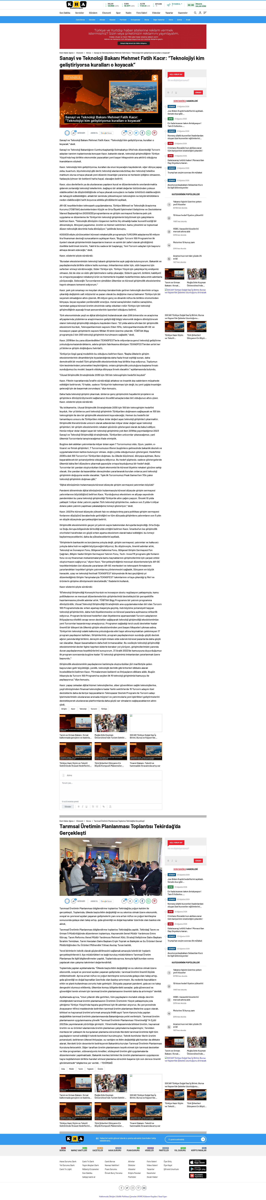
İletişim (112, 1196)
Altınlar (102, 20)
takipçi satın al (88, 1177)
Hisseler (112, 20)
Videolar (156, 12)
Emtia (179, 20)
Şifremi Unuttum (171, 1169)
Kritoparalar (135, 20)
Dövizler (92, 20)
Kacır (73, 709)
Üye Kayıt (168, 1165)
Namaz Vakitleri (79, 1149)
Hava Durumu (114, 1149)
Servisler (79, 12)
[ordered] (93, 806)
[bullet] (97, 806)
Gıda (63, 1069)
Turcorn (94, 709)
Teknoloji (83, 709)
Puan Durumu (133, 1149)
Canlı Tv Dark (88, 1161)
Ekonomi (106, 12)
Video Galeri (152, 1165)
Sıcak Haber (152, 1177)
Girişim (64, 709)
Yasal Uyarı (162, 1196)
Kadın (128, 12)
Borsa (146, 20)
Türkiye (104, 709)
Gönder (68, 806)
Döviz (171, 20)
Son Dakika (65, 12)
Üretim (100, 1069)
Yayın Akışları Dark (90, 1165)
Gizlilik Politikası (122, 1196)
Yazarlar (169, 12)
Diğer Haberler (159, 20)
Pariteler (123, 20)
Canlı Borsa (80, 20)
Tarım (80, 1069)
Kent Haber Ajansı (67, 53)
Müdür (71, 1069)
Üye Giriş (168, 1161)
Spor (118, 12)
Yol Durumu (180, 1149)
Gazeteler (183, 12)
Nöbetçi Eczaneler (90, 1169)
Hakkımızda (103, 1196)
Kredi (188, 20)
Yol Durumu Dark (67, 1165)
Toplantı (90, 1069)
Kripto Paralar (198, 1149)
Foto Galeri (141, 12)
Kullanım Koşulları (150, 1196)
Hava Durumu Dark (68, 1161)
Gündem (93, 12)
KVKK (140, 1196)
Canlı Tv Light (66, 1169)
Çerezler (133, 1196)
